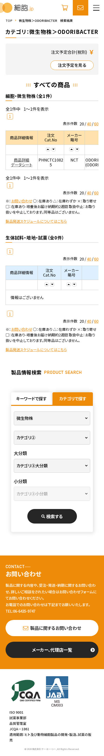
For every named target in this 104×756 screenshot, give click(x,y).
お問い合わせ (21, 200)
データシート (21, 165)
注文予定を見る (72, 65)
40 (89, 124)
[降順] (54, 149)
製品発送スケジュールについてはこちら (36, 221)
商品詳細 (21, 160)
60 (96, 124)
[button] (96, 7)
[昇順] (48, 149)
